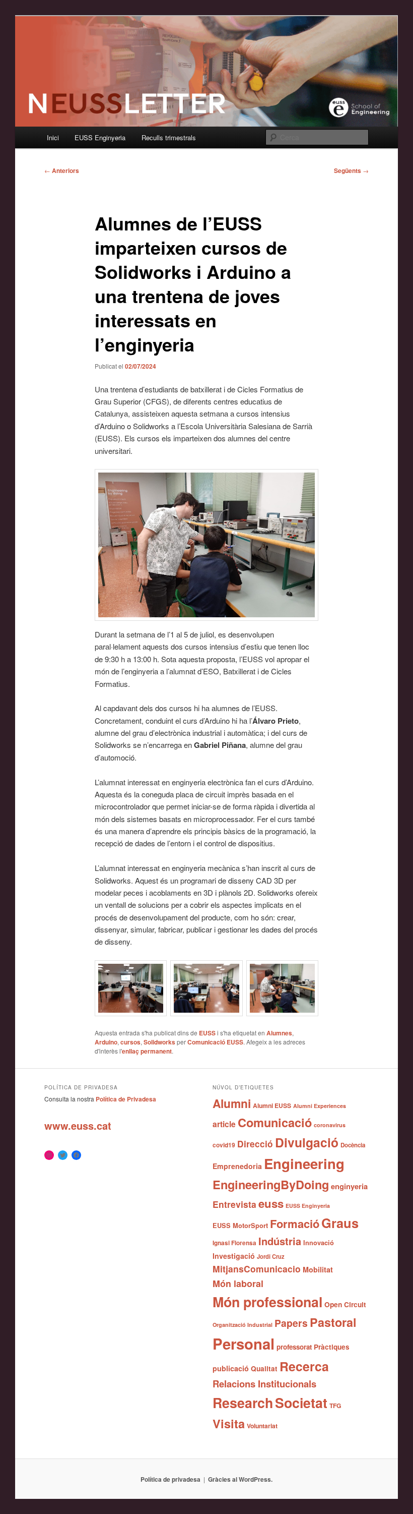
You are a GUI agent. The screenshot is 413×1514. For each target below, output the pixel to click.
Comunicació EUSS (215, 1041)
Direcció (255, 1143)
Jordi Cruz (271, 1256)
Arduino (106, 1041)
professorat (294, 1347)
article (224, 1124)
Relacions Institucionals (264, 1383)
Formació (294, 1223)
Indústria (279, 1241)
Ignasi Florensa (234, 1243)
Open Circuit (345, 1304)
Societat (301, 1402)
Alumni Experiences (319, 1106)
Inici (53, 137)
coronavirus (330, 1125)
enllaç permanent (147, 1051)
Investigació (234, 1256)
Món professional (267, 1301)
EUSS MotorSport (240, 1225)
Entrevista (234, 1204)
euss (271, 1203)
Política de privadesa (170, 1479)
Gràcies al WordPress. (240, 1479)
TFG (335, 1405)
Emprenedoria (237, 1166)
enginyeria (349, 1186)
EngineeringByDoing (271, 1184)
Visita (229, 1423)
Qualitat (264, 1368)
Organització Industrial (242, 1324)
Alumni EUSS (272, 1105)
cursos (130, 1041)
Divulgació (306, 1142)
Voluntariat (262, 1425)
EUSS (207, 1032)
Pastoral (333, 1322)
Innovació (318, 1242)
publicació (231, 1368)
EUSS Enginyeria (100, 137)
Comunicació (275, 1122)
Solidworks (159, 1041)
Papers (291, 1323)
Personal (243, 1343)
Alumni (232, 1103)
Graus (340, 1222)
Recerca (304, 1366)
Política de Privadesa (126, 1098)
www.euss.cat (77, 1125)
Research (243, 1402)
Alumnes (279, 1032)
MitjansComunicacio (257, 1268)
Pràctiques (332, 1347)
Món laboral (238, 1283)
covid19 (224, 1144)
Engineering (304, 1163)
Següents (351, 170)
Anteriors (61, 170)
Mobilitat (318, 1269)
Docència (352, 1145)
